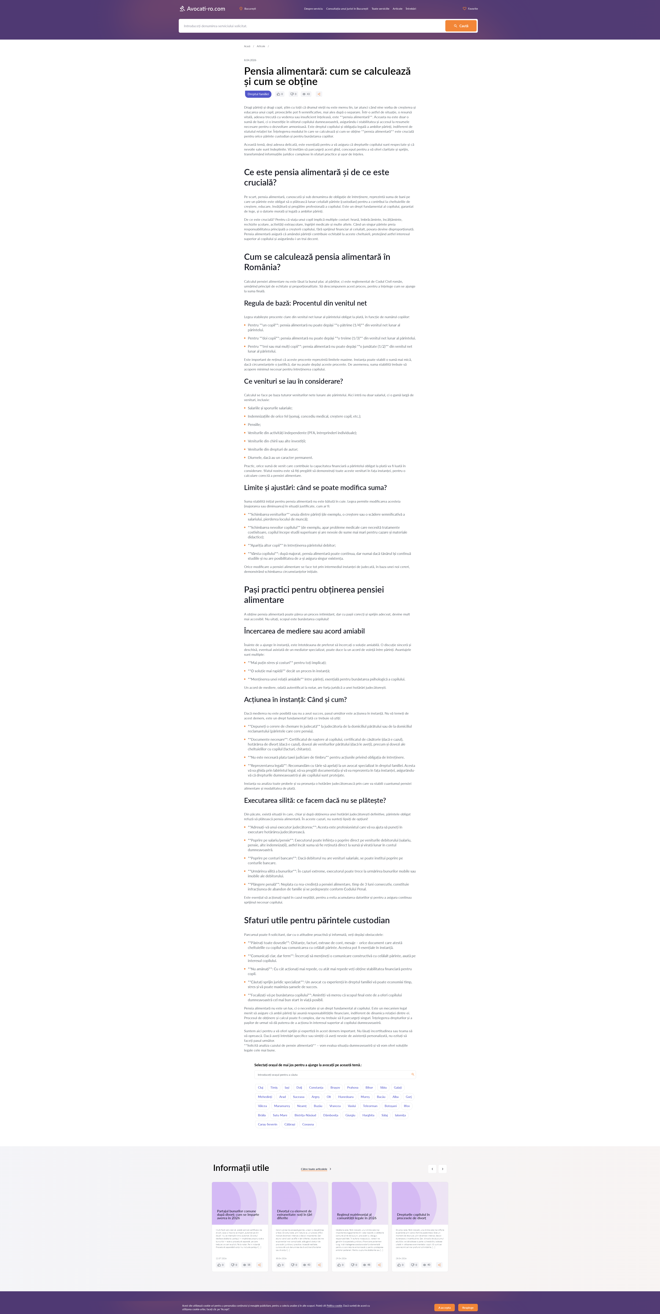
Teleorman (370, 1106)
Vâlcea (262, 1106)
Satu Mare (280, 1115)
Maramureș (282, 1106)
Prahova (352, 1087)
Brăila (262, 1115)
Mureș (365, 1097)
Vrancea (335, 1106)
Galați (398, 1087)
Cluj (260, 1087)
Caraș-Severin (267, 1124)
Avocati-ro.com (206, 8)
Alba (396, 1097)
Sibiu (383, 1087)
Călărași (289, 1124)
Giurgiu (350, 1115)
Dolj (299, 1087)
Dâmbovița (330, 1115)
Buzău (318, 1106)
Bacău (381, 1097)
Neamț (302, 1106)
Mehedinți (265, 1097)
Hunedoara (346, 1097)
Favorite (473, 8)
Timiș (274, 1087)
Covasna (308, 1124)
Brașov (335, 1087)
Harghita (368, 1115)
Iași (287, 1087)
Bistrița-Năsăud (305, 1115)
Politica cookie (334, 1305)
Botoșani (391, 1106)
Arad (282, 1097)
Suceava (298, 1097)
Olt (329, 1097)
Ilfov (407, 1106)
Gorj (409, 1097)
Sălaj (385, 1115)
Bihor (369, 1087)
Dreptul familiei (258, 94)
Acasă (247, 46)
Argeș (316, 1097)
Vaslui (352, 1106)
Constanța (316, 1087)
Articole (261, 46)
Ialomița (400, 1115)
